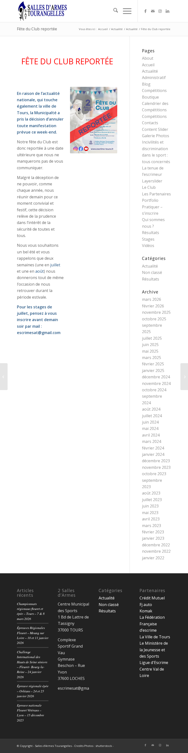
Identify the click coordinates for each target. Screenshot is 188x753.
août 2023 (151, 493)
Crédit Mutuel (152, 598)
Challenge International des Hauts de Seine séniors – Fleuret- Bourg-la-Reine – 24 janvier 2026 (32, 664)
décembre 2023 (156, 460)
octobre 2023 (154, 473)
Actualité (150, 71)
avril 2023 (151, 519)
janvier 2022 (153, 558)
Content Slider (155, 129)
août (39, 271)
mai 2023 (150, 512)
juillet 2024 (152, 415)
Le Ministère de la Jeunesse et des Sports (154, 650)
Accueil (148, 64)
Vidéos (148, 245)
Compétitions (154, 116)
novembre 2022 (156, 551)
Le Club (149, 187)
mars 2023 (151, 525)
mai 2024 (150, 428)
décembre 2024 (156, 377)
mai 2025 (150, 351)
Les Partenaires (156, 194)
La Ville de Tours (155, 637)
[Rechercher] (113, 11)
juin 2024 (150, 422)
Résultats (150, 232)
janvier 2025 (153, 370)
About (147, 58)
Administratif (154, 77)
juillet (55, 265)
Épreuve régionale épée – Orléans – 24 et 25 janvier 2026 (32, 691)
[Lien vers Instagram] (160, 11)
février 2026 (153, 306)
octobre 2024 (154, 390)
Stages (148, 239)
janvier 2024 (153, 454)
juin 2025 (150, 344)
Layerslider (152, 181)
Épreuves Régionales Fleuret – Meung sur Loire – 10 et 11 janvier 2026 (32, 635)
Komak (146, 611)
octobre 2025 (154, 319)
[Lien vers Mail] (152, 11)
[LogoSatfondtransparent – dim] (42, 11)
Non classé (152, 272)
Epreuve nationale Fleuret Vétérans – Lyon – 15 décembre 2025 (30, 712)
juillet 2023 (152, 499)
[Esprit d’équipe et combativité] (4, 376)
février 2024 (153, 448)
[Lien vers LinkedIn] (167, 11)
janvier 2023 (153, 538)
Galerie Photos (155, 135)
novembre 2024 (156, 383)
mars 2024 (151, 441)
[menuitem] (113, 11)
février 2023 (153, 532)
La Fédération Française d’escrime (152, 624)
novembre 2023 (156, 467)
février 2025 (153, 364)
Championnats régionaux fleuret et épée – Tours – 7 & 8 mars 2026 (31, 611)
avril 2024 (151, 435)
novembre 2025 (156, 312)
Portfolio (150, 200)
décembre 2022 (156, 545)
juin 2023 (150, 506)
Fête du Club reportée (37, 29)
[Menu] (124, 11)
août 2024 (151, 409)
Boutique (150, 97)
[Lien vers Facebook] (145, 11)
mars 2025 (151, 357)
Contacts (150, 122)
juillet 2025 (152, 338)
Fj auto (146, 604)
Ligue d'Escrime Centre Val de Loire (154, 669)
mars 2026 (151, 299)
